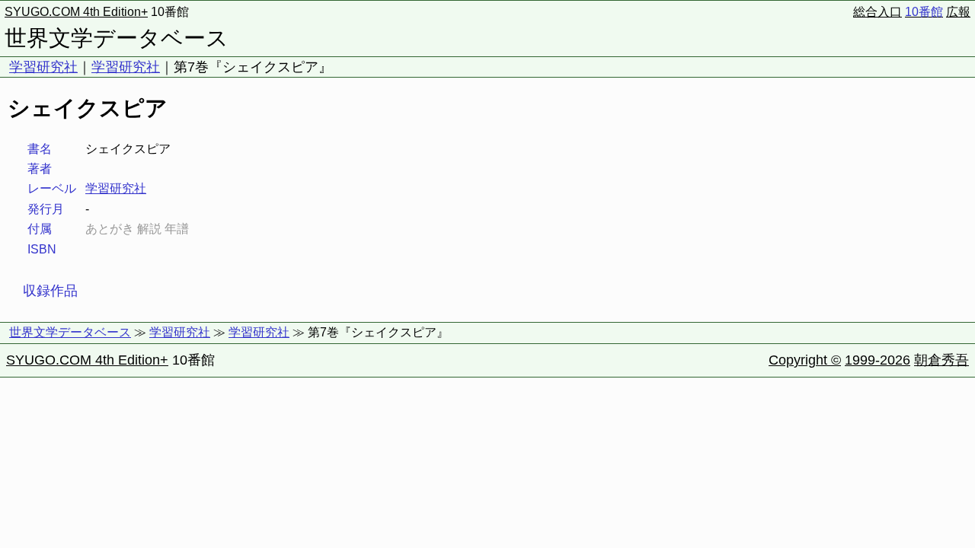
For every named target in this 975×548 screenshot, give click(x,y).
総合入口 (877, 11)
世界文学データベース (117, 38)
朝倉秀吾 (941, 360)
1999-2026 (877, 360)
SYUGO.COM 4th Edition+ (76, 11)
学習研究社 (43, 67)
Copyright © (805, 360)
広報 (958, 11)
